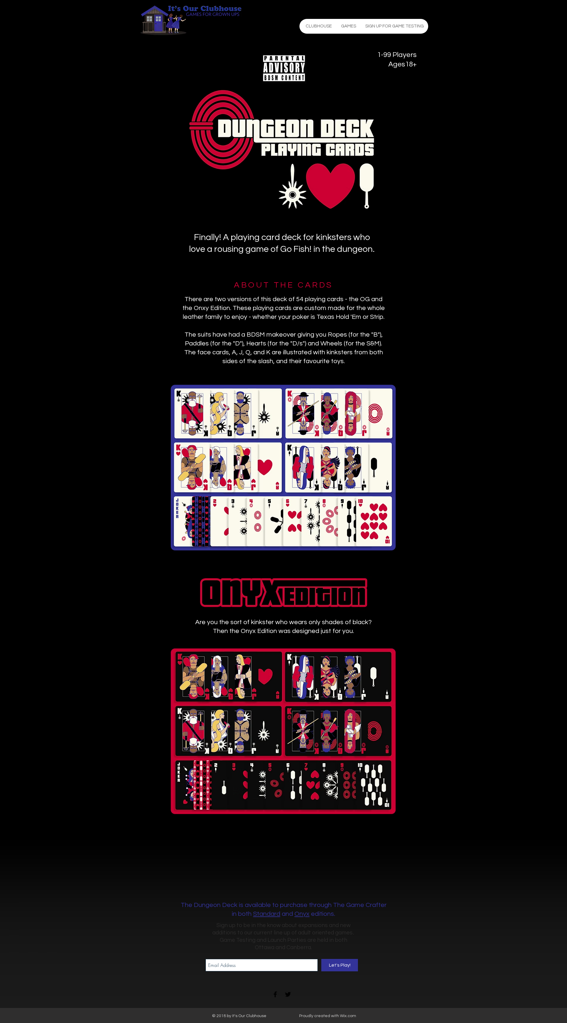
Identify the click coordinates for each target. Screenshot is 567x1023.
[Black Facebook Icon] (275, 994)
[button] (348, 26)
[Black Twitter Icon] (288, 994)
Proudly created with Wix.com (327, 1016)
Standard (266, 914)
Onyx (301, 914)
